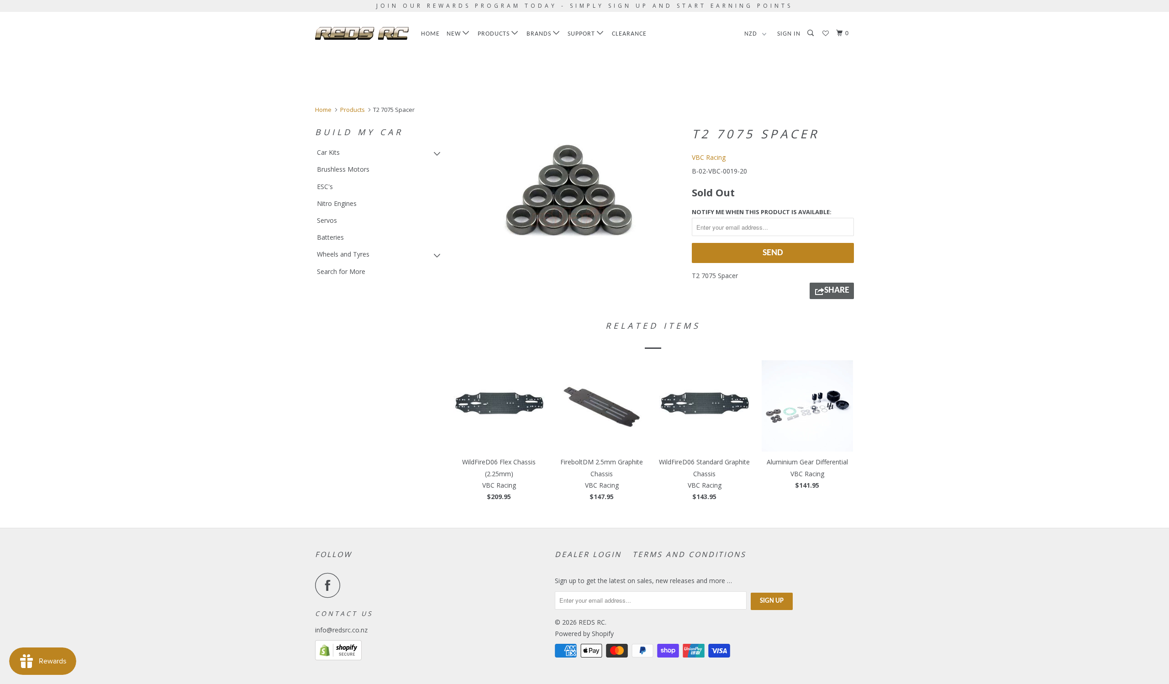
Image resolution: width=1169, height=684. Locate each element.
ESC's (325, 186)
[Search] (811, 33)
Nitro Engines (337, 203)
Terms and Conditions (689, 554)
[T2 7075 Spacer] (567, 190)
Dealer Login (588, 554)
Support (582, 34)
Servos (327, 220)
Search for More (341, 271)
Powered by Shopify (584, 633)
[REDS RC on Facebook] (330, 585)
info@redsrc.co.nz (341, 630)
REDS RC (592, 622)
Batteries (330, 237)
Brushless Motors (343, 169)
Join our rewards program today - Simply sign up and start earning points (584, 6)
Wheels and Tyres (343, 254)
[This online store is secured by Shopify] (338, 657)
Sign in (788, 34)
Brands (540, 34)
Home (430, 34)
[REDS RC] (362, 33)
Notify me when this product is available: (762, 212)
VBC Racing (709, 157)
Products (494, 34)
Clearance (629, 34)
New (455, 34)
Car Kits (328, 152)
